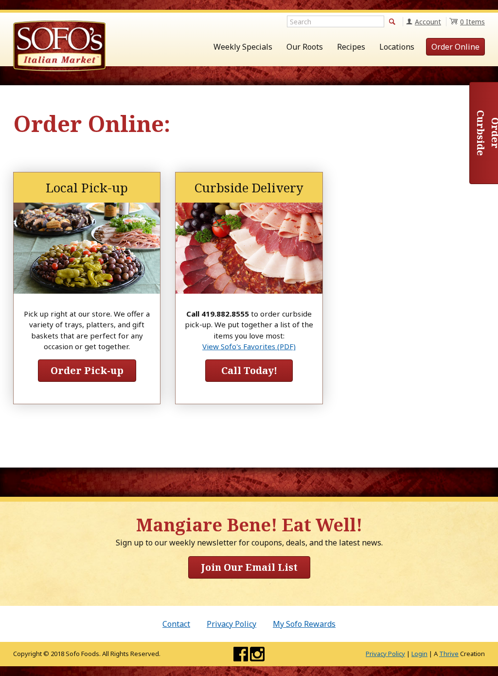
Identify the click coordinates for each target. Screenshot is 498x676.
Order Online (455, 46)
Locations (396, 46)
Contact (176, 624)
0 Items (472, 21)
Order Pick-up (87, 370)
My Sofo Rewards (304, 624)
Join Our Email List (249, 567)
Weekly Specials (242, 46)
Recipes (351, 46)
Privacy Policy (231, 624)
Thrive (449, 653)
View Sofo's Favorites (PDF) (249, 346)
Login (419, 653)
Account (428, 21)
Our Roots (304, 46)
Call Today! (249, 370)
